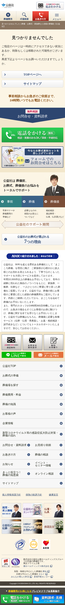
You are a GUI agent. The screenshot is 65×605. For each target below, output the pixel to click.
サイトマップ (10, 483)
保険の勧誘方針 (34, 494)
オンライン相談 (44, 473)
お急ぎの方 (9, 454)
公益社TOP (9, 366)
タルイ (42, 574)
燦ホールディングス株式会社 (36, 566)
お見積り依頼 (43, 445)
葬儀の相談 (41, 454)
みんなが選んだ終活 (20, 577)
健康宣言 (53, 494)
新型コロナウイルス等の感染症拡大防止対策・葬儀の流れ (30, 434)
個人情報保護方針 (11, 494)
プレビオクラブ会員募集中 (32, 590)
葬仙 (45, 571)
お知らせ (7, 464)
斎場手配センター (42, 577)
